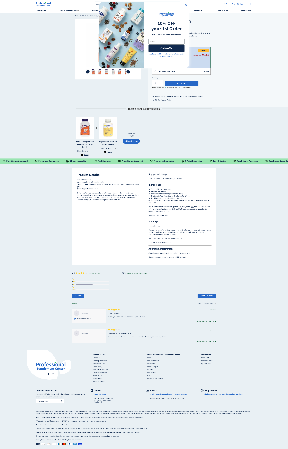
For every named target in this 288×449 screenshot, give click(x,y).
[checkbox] (82, 155)
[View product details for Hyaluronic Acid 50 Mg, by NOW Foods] (85, 128)
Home (77, 16)
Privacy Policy (97, 379)
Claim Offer (166, 48)
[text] (144, 109)
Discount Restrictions (100, 373)
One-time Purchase (166, 71)
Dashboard (205, 358)
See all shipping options (194, 96)
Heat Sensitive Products (101, 370)
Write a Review (209, 296)
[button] (85, 151)
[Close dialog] (186, 5)
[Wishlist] (233, 4)
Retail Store (151, 364)
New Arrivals (151, 373)
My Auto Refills (206, 364)
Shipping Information (100, 361)
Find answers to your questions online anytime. (223, 394)
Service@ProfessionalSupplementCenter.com (168, 394)
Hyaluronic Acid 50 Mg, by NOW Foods (85, 144)
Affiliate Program (153, 367)
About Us (150, 358)
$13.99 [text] (109, 152)
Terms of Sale (97, 376)
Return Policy (97, 367)
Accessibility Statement (155, 379)
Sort (199, 304)
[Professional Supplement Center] (43, 4)
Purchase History (207, 361)
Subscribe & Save (99, 364)
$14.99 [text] (86, 155)
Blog (148, 376)
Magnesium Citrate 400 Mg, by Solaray (108, 143)
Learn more (187, 87)
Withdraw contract (99, 382)
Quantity (155, 78)
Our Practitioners (153, 361)
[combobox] (85, 151)
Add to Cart (181, 83)
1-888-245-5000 (100, 394)
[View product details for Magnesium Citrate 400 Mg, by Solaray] (108, 128)
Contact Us (96, 358)
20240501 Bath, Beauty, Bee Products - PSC (96, 16)
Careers (150, 370)
